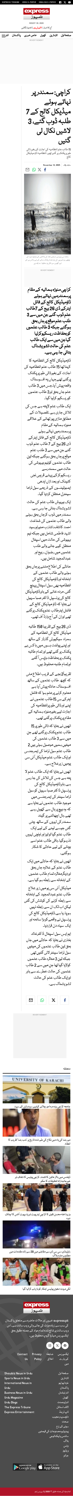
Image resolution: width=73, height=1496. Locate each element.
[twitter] (53, 1000)
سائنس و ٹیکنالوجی (59, 1436)
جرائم (66, 1456)
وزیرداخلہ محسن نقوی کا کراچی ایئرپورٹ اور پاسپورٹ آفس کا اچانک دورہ (37, 1216)
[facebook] (64, 1000)
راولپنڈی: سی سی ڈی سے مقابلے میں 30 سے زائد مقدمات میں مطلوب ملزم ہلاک (39, 1254)
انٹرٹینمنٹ (63, 1402)
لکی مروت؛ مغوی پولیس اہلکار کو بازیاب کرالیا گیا (46, 1289)
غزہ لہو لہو (64, 1383)
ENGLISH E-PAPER (47, 2)
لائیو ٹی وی (37, 28)
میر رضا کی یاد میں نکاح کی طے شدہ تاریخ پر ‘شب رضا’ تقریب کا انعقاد (39, 1142)
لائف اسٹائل (63, 1407)
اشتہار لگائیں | (27, 28)
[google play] (24, 1468)
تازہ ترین (53, 35)
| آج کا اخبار (47, 28)
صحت (65, 1422)
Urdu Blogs (10, 1402)
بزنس (66, 1446)
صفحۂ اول (66, 35)
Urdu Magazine (13, 1398)
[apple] (48, 1468)
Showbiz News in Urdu (18, 1373)
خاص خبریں (30, 35)
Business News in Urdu (18, 1393)
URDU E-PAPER (29, 2)
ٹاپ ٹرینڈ (64, 1412)
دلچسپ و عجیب (60, 1417)
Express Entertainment (19, 1412)
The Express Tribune (17, 1407)
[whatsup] (41, 1000)
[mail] (30, 1000)
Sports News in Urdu (17, 1378)
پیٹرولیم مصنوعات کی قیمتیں (53, 1431)
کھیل (43, 35)
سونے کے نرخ (62, 1427)
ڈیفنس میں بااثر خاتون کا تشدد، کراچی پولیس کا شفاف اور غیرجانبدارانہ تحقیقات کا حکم (42, 1179)
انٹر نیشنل (63, 1393)
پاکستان (16, 35)
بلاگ (66, 1441)
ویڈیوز (66, 1451)
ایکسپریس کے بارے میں (63, 1359)
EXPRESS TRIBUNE (10, 2)
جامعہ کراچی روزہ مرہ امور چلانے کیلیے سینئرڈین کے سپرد (42, 1107)
